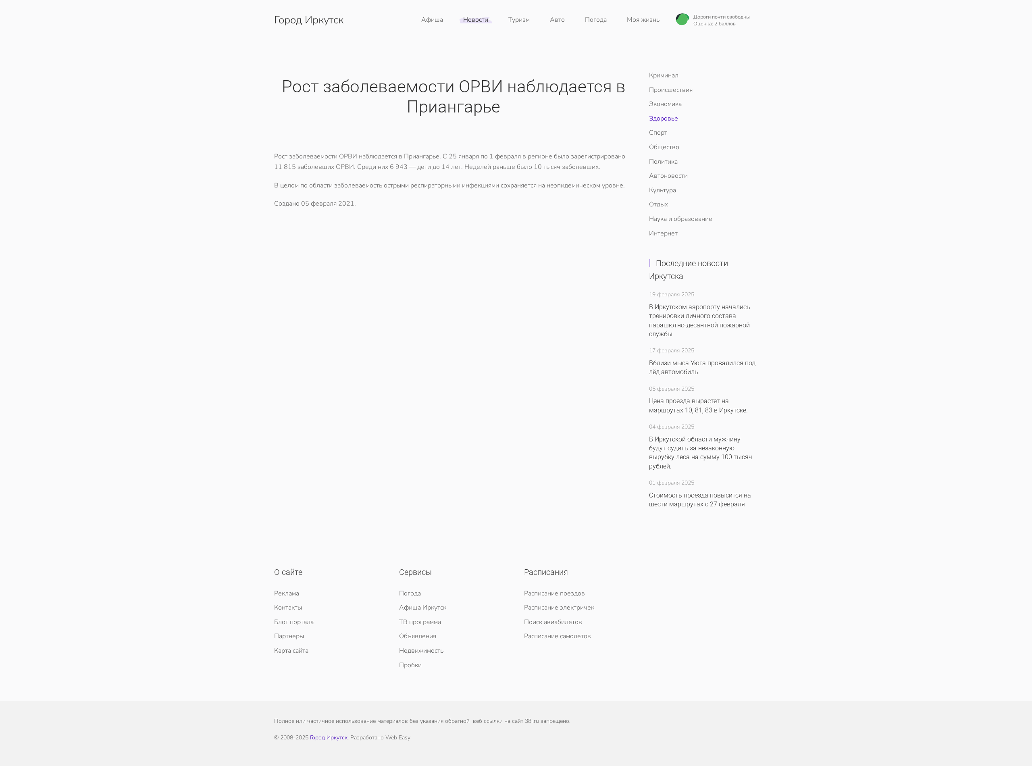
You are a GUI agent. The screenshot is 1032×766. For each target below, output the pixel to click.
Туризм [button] (519, 19)
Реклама (286, 593)
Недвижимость (421, 650)
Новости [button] (475, 19)
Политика (663, 161)
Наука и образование (680, 218)
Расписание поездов (554, 593)
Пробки (410, 665)
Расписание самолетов (557, 636)
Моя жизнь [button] (643, 19)
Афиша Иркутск (422, 607)
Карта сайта (291, 650)
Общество (664, 147)
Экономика (665, 104)
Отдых (658, 204)
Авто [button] (557, 19)
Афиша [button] (432, 19)
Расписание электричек (559, 607)
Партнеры (289, 636)
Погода (596, 19)
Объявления (417, 636)
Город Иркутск (308, 20)
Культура (662, 190)
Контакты (288, 607)
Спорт (658, 132)
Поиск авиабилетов (553, 622)
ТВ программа (420, 622)
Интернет (663, 233)
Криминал (663, 75)
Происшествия (671, 89)
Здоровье (663, 118)
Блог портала (294, 622)
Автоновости (668, 175)
